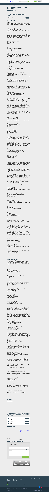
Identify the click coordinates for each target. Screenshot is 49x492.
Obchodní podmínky (9, 490)
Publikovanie (15, 480)
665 (7, 214)
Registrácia (39, 1)
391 (13, 197)
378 (13, 252)
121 (9, 313)
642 (7, 131)
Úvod (9, 3)
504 (21, 59)
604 (15, 297)
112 (29, 76)
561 (10, 220)
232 (22, 232)
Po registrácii (27, 418)
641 (7, 130)
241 (23, 232)
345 (18, 116)
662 (7, 212)
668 (7, 216)
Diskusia (21, 479)
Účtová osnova (25, 3)
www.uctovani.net (19, 482)
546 (29, 143)
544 (7, 127)
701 (23, 72)
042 (7, 348)
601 (7, 284)
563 (7, 206)
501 (13, 59)
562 (7, 205)
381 (23, 55)
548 (7, 129)
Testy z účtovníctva (32, 3)
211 (13, 157)
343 (15, 291)
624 (7, 342)
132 (21, 72)
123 (26, 313)
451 (9, 170)
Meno (11, 447)
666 (7, 215)
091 (14, 195)
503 (13, 105)
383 (11, 56)
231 (21, 232)
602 (7, 285)
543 (7, 126)
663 (7, 213)
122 (17, 313)
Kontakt (20, 480)
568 (7, 207)
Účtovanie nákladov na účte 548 (12, 435)
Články (14, 3)
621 (7, 339)
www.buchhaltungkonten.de (28, 482)
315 (21, 138)
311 (20, 138)
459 (12, 170)
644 (8, 132)
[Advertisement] (19, 256)
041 (28, 347)
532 (17, 116)
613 (15, 321)
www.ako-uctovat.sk (10, 482)
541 (7, 124)
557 (15, 174)
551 (17, 163)
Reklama (14, 479)
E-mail (22, 447)
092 (14, 196)
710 (15, 37)
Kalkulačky (38, 3)
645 (7, 133)
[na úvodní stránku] (11, 1)
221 (17, 117)
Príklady (19, 3)
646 (29, 146)
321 (21, 94)
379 (21, 227)
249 (25, 232)
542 (7, 125)
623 (7, 341)
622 (7, 340)
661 (19, 241)
